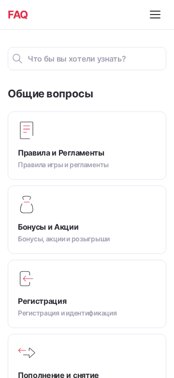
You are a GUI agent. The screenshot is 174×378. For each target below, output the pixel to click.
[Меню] (156, 14)
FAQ (18, 14)
